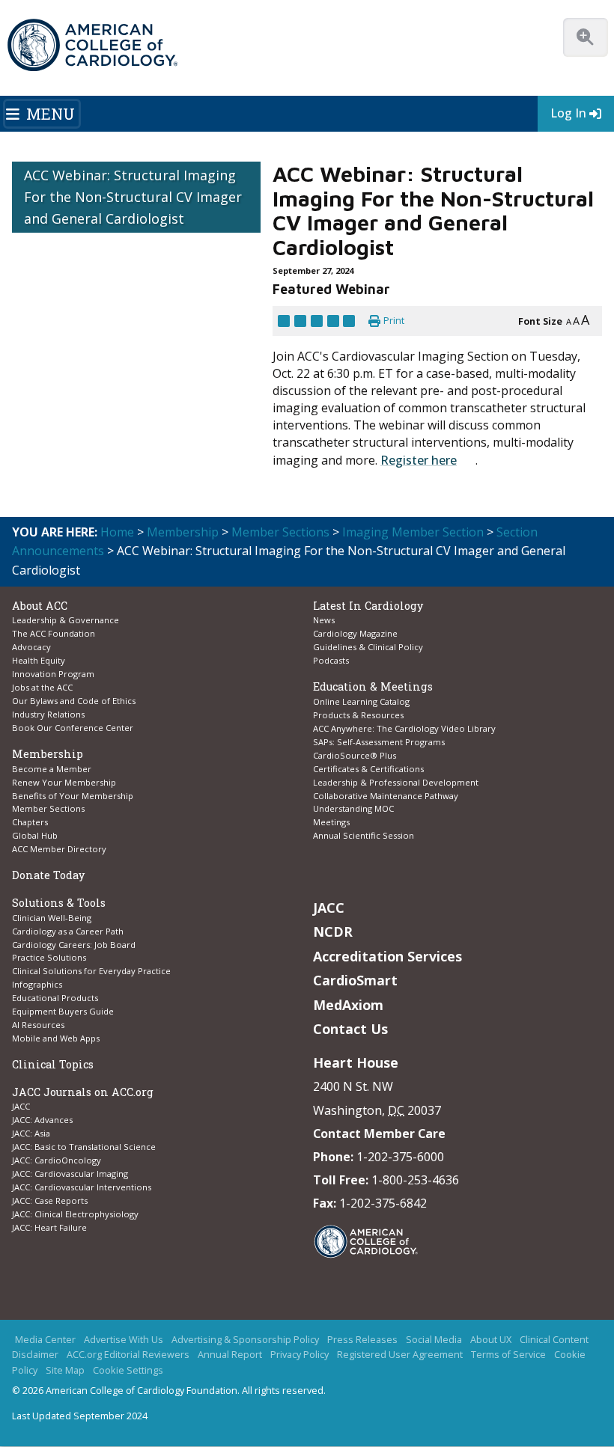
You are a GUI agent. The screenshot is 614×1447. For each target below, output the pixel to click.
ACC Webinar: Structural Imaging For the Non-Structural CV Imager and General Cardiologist (133, 196)
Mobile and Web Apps (56, 1038)
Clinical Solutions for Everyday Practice (91, 970)
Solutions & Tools (59, 903)
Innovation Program (53, 673)
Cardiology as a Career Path (68, 931)
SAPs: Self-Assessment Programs (379, 741)
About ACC (39, 606)
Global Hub (35, 835)
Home (117, 532)
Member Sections (280, 532)
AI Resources (38, 1024)
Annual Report (230, 1355)
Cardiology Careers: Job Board (75, 944)
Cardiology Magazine (355, 633)
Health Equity (38, 660)
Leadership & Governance (65, 619)
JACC (21, 1106)
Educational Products (55, 997)
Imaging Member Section (413, 532)
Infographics (37, 984)
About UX (490, 1340)
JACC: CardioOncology (56, 1160)
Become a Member (51, 768)
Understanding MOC (353, 808)
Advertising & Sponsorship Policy (245, 1340)
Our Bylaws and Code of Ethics (74, 700)
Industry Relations (48, 714)
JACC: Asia (31, 1133)
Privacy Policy (299, 1355)
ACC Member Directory (59, 848)
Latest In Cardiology (368, 606)
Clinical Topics (53, 1064)
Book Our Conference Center (72, 727)
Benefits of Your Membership (72, 795)
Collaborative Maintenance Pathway (385, 795)
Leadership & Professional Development (395, 782)
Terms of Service (508, 1355)
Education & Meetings (373, 686)
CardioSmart (355, 980)
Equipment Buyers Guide (64, 1011)
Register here (418, 460)
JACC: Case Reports (50, 1200)
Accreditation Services (387, 956)
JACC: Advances (42, 1119)
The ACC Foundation (53, 633)
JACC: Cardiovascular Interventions (81, 1187)
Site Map (65, 1370)
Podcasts (331, 660)
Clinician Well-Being (51, 917)
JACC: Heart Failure (49, 1227)
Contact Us (350, 1029)
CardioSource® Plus (354, 755)
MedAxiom (348, 1005)
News (324, 619)
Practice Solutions (49, 957)
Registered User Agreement (400, 1355)
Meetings (331, 821)
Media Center (45, 1340)
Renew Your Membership (64, 782)
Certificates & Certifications (368, 768)
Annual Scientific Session (363, 835)
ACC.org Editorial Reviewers (128, 1355)
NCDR (333, 931)
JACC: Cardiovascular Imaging (70, 1173)
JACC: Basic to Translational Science (84, 1146)
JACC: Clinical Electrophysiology (75, 1214)
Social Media (434, 1340)
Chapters (30, 821)
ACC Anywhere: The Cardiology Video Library (404, 728)
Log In (568, 113)
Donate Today (48, 875)
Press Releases (362, 1340)
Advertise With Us (123, 1340)
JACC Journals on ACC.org (83, 1092)
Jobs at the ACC (42, 687)
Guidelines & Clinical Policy (368, 646)
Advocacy (31, 646)
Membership (183, 532)
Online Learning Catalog (361, 701)
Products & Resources (358, 715)
